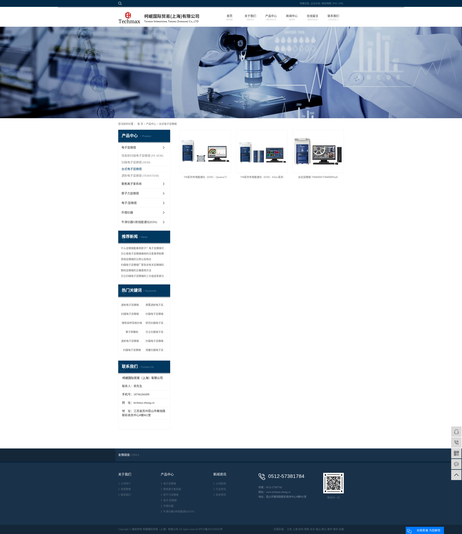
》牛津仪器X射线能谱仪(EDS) (178, 511)
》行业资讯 (219, 489)
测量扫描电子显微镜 (156, 350)
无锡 (341, 529)
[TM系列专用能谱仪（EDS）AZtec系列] (261, 151)
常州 (335, 529)
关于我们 (250, 18)
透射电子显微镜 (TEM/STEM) (140, 175)
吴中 (329, 529)
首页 (229, 18)
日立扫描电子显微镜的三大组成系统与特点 (144, 276)
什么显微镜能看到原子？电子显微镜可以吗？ (144, 248)
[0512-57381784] (456, 442)
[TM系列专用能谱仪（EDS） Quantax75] (205, 151)
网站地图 (326, 3)
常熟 (306, 529)
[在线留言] (456, 464)
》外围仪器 (167, 506)
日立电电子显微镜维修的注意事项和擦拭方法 (144, 253)
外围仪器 (127, 212)
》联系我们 (124, 494)
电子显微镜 (128, 147)
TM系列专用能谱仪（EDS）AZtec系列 (261, 177)
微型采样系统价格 (132, 323)
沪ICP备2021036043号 (211, 529)
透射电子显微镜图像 (132, 341)
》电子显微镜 (168, 483)
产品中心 (271, 18)
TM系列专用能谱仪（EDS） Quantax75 (205, 177)
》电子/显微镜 (169, 500)
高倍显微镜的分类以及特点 (136, 259)
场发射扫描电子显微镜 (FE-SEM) (142, 155)
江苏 (289, 529)
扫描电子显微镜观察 (156, 314)
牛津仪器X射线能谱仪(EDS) (139, 222)
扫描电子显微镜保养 (132, 314)
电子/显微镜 (129, 202)
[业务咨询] (456, 431)
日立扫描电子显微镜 (156, 332)
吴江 (323, 529)
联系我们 (333, 18)
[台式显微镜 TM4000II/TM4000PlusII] (318, 151)
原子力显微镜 (130, 193)
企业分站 (315, 3)
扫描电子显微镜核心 (156, 341)
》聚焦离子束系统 (171, 489)
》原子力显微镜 (169, 494)
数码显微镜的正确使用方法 (136, 270)
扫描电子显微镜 (132, 350)
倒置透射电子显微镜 (156, 305)
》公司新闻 (219, 483)
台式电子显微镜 (168, 124)
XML (341, 3)
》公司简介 (124, 483)
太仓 (312, 529)
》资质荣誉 (124, 489)
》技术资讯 (219, 494)
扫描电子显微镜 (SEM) (135, 162)
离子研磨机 (132, 332)
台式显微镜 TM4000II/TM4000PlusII (318, 177)
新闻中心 (292, 18)
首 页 (140, 124)
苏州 (300, 529)
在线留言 (312, 18)
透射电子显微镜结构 (132, 305)
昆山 (318, 529)
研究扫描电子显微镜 (156, 323)
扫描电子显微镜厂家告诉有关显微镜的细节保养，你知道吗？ (144, 264)
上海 (295, 529)
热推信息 (304, 3)
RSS (335, 3)
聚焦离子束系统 (131, 183)
